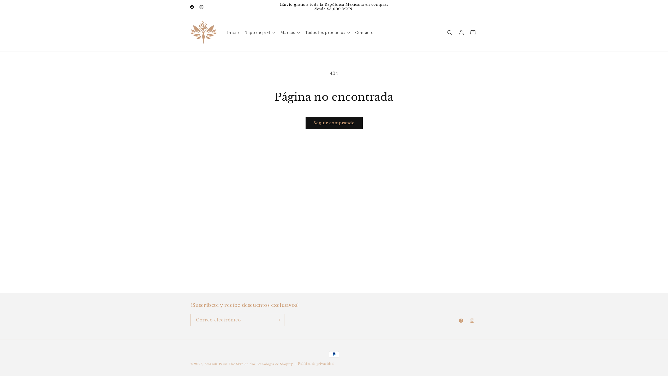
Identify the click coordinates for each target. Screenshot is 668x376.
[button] (259, 32)
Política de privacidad (315, 364)
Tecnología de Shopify (274, 364)
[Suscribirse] (278, 320)
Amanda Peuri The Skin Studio (230, 364)
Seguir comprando (334, 122)
